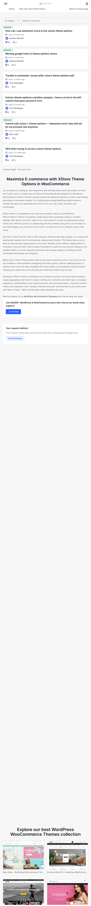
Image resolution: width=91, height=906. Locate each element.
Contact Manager (15, 338)
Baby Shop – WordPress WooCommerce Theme (23, 872)
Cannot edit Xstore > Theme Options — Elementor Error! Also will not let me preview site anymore (43, 125)
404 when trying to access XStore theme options (33, 148)
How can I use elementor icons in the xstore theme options (38, 30)
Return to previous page (78, 9)
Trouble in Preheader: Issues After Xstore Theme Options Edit (39, 75)
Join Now (15, 312)
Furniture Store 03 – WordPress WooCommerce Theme (67, 872)
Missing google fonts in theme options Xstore (31, 53)
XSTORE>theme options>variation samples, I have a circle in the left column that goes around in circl (43, 99)
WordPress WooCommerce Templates (40, 296)
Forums (11, 9)
